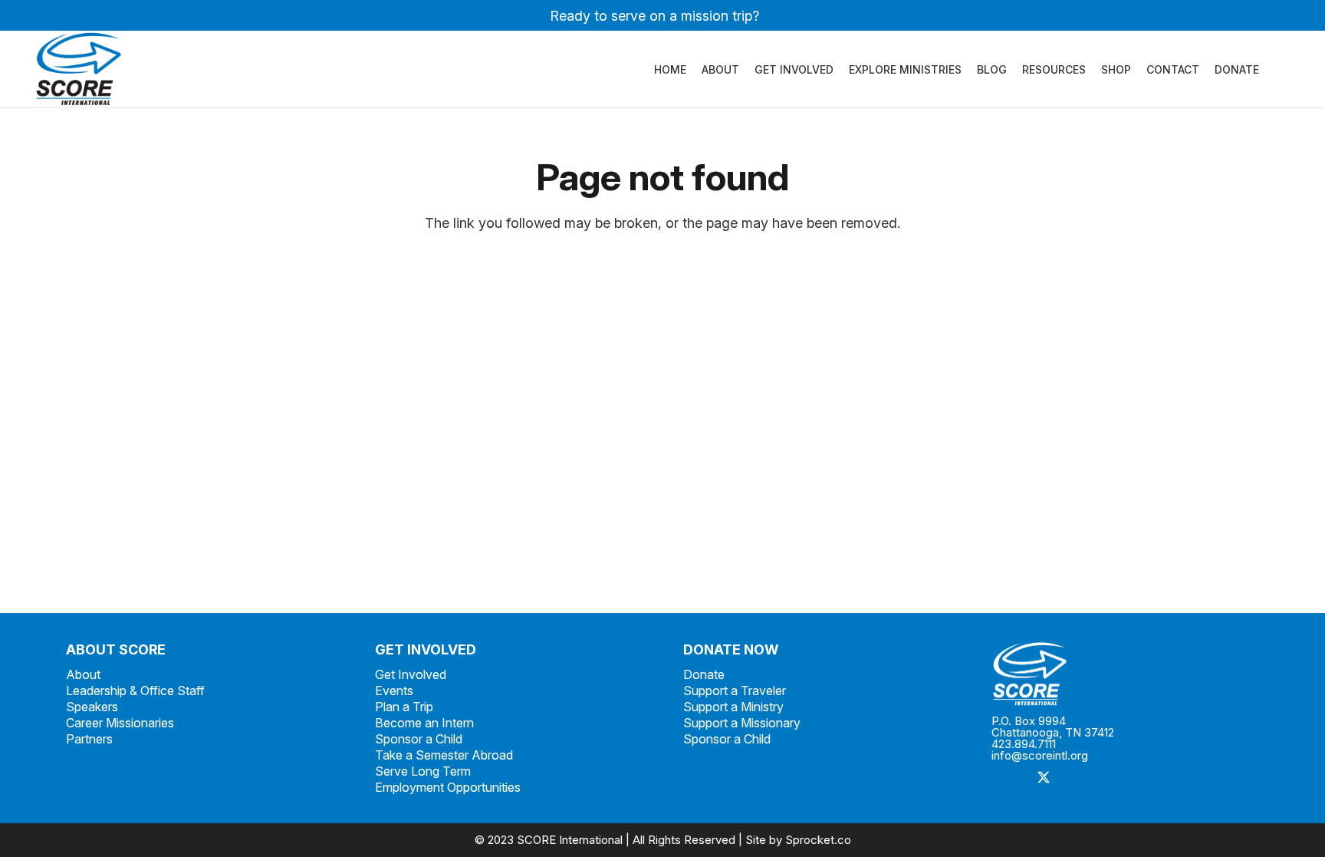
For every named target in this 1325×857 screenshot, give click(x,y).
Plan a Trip (404, 706)
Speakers (92, 706)
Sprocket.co (818, 839)
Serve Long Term (423, 771)
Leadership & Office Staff (135, 690)
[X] (1043, 778)
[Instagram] (1077, 778)
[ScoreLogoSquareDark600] (79, 69)
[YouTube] (1146, 778)
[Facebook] (1008, 778)
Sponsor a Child (418, 739)
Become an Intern (424, 722)
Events (394, 690)
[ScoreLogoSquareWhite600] (1124, 674)
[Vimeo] (1112, 778)
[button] (1268, 69)
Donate (704, 674)
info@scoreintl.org (1039, 755)
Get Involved (410, 674)
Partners (89, 739)
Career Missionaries (120, 722)
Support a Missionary (742, 722)
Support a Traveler (734, 690)
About (83, 674)
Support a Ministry (733, 706)
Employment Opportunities (448, 787)
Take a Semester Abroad (444, 755)
